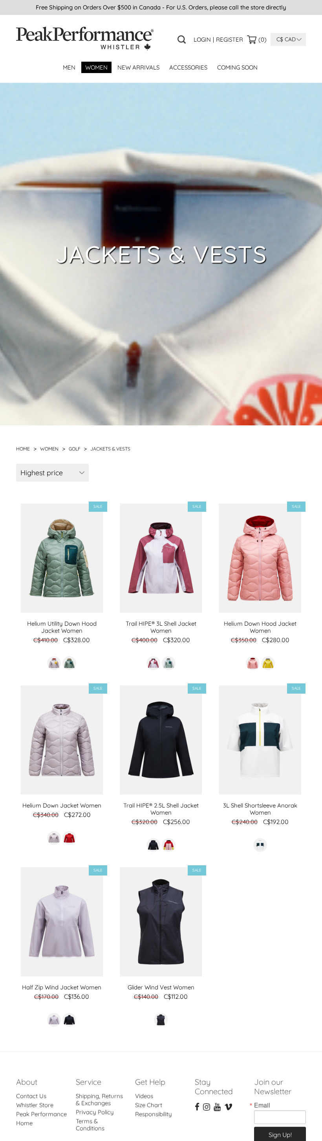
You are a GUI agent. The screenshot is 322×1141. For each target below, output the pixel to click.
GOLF (75, 449)
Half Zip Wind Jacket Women (61, 987)
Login (202, 39)
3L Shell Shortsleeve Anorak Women (260, 809)
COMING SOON (237, 67)
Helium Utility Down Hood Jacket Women (62, 627)
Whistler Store (34, 1099)
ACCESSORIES (188, 67)
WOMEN (96, 67)
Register (229, 39)
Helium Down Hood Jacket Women (260, 627)
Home (23, 449)
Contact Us (31, 1090)
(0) (262, 39)
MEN (69, 67)
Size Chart (148, 1099)
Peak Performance (41, 1108)
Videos (144, 1090)
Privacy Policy (95, 1106)
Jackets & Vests (110, 449)
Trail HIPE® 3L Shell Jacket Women (161, 627)
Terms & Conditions (90, 1119)
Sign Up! (280, 1129)
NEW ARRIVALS (138, 67)
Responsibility (153, 1108)
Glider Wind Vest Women (161, 987)
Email (262, 1099)
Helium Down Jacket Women (61, 805)
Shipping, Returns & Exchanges (99, 1093)
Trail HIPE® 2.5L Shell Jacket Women (161, 809)
